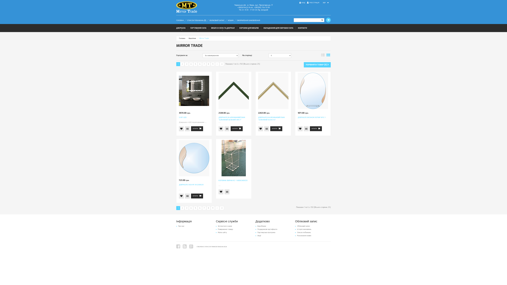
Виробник (192, 38)
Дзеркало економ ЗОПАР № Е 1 (312, 117)
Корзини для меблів (249, 28)
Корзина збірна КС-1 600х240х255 (233, 180)
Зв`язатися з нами (225, 226)
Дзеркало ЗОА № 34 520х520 (191, 185)
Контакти (302, 28)
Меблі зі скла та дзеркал (223, 28)
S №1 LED (183, 117)
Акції (259, 235)
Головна (182, 38)
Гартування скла (198, 28)
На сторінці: (247, 55)
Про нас (181, 226)
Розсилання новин (304, 235)
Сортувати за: (182, 55)
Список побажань (304, 232)
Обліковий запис (303, 226)
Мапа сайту (222, 232)
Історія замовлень (304, 229)
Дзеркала (181, 28)
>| (221, 64)
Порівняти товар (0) (316, 64)
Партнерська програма (266, 232)
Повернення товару (225, 229)
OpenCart (208, 246)
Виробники (261, 226)
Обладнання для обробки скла (278, 28)
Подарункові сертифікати (267, 229)
